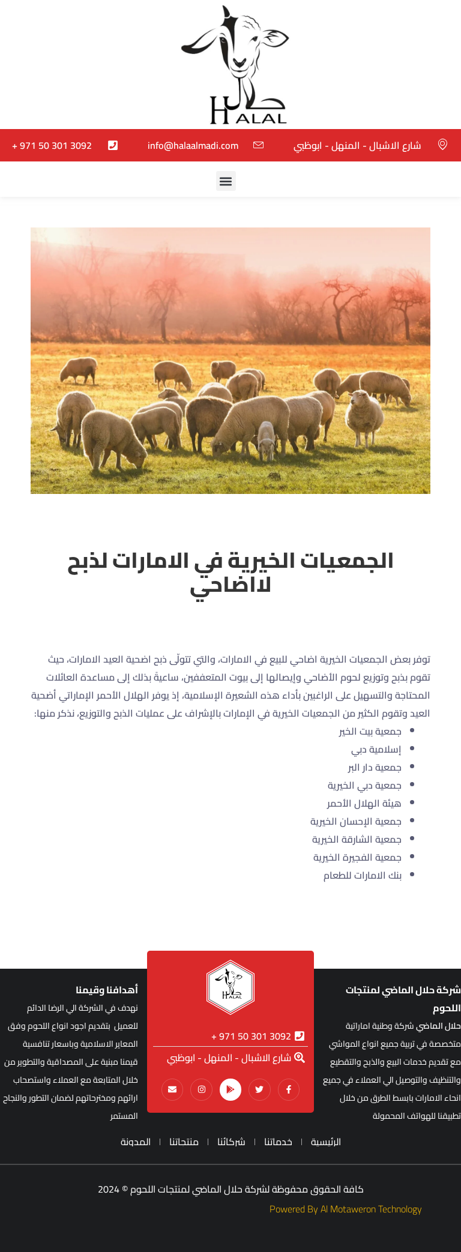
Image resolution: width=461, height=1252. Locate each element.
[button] (226, 181)
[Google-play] (230, 1089)
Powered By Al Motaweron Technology (346, 1209)
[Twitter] (259, 1089)
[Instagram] (201, 1089)
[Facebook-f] (289, 1089)
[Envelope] (172, 1089)
